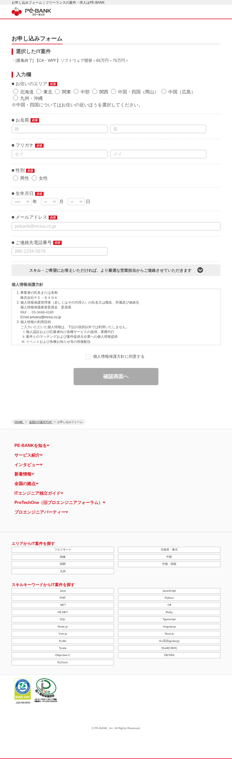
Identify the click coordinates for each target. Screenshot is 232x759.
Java (63, 590)
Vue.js (63, 633)
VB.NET (62, 612)
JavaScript (169, 590)
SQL (63, 619)
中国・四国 (169, 563)
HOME (19, 422)
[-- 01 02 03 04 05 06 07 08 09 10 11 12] (49, 201)
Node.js (63, 626)
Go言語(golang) (169, 640)
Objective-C (62, 655)
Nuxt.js (169, 633)
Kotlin (62, 640)
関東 (63, 556)
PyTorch (62, 662)
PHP (63, 597)
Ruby (169, 612)
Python (169, 597)
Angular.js (169, 626)
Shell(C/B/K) (169, 648)
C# (169, 604)
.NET (62, 604)
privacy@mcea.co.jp (45, 317)
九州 (63, 571)
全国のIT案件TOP (41, 422)
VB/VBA (169, 655)
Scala (62, 648)
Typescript (169, 619)
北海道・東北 (169, 549)
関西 (63, 563)
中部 (169, 556)
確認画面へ (116, 376)
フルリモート (62, 549)
